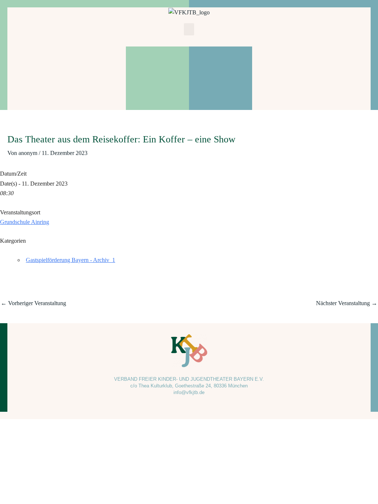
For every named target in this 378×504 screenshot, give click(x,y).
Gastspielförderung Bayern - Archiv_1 (70, 260)
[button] (189, 29)
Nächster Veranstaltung (346, 303)
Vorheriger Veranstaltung (33, 303)
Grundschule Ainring (24, 222)
